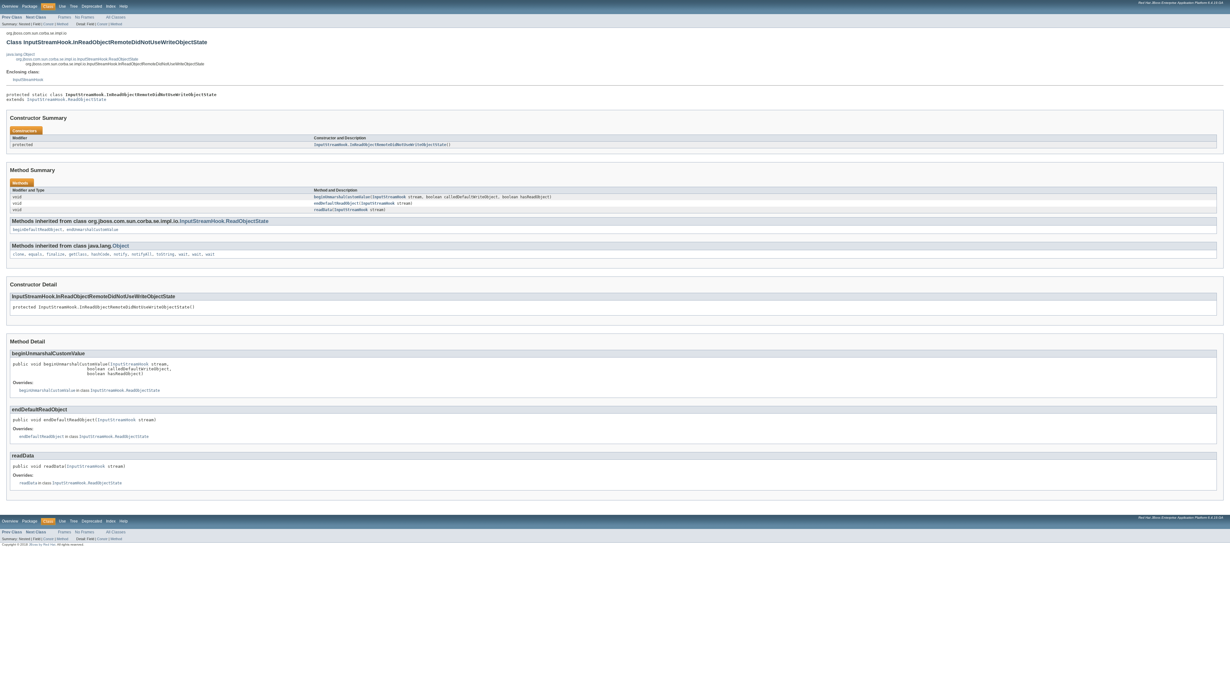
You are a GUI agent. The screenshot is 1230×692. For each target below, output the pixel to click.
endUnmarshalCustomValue (92, 229)
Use (62, 6)
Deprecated (92, 6)
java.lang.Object (20, 54)
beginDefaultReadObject (37, 229)
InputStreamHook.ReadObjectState (66, 99)
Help (123, 6)
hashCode (100, 254)
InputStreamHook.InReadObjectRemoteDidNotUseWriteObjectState (380, 145)
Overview (10, 6)
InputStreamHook (28, 80)
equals (35, 254)
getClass (78, 254)
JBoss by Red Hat (42, 544)
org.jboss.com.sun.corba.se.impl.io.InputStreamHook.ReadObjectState (77, 59)
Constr (48, 24)
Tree (74, 6)
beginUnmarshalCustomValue (342, 197)
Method (62, 24)
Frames (64, 17)
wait (183, 254)
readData (323, 210)
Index (111, 6)
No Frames (84, 17)
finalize (55, 254)
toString (165, 254)
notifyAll (142, 254)
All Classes (116, 17)
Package (29, 6)
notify (120, 254)
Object (120, 246)
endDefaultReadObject (336, 203)
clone (18, 254)
